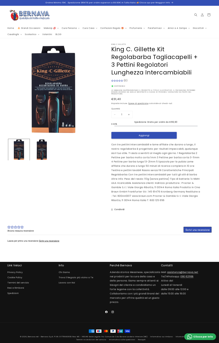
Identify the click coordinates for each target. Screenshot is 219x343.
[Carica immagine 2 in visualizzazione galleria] (42, 149)
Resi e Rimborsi (15, 287)
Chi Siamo (64, 272)
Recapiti (142, 339)
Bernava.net (33, 336)
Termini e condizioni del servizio (91, 339)
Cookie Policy (14, 277)
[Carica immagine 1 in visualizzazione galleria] (19, 149)
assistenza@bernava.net (182, 272)
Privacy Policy (15, 272)
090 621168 (187, 276)
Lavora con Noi (67, 282)
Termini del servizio (18, 282)
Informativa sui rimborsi (161, 336)
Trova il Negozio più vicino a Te (76, 277)
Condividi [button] (119, 209)
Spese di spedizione (138, 103)
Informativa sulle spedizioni (122, 339)
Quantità (115, 108)
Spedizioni (13, 293)
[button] (51, 28)
